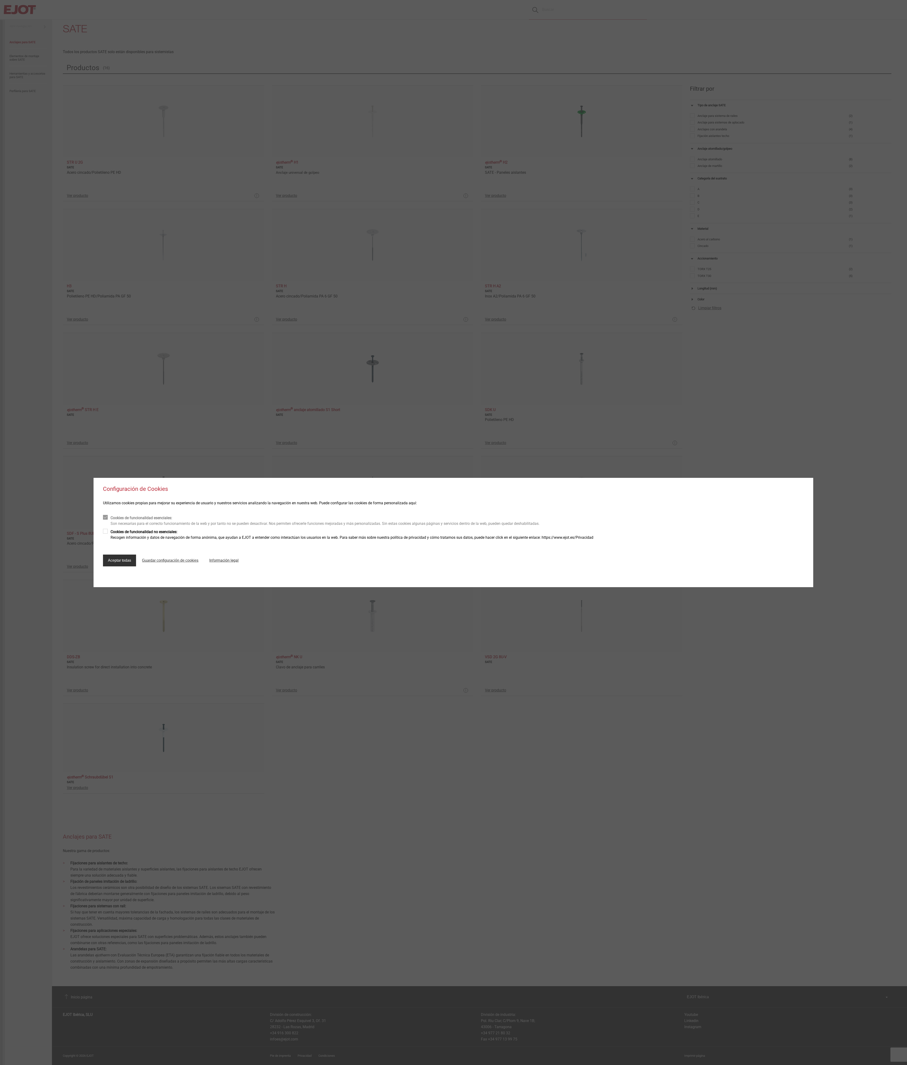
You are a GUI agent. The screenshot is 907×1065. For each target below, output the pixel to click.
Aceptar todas (119, 560)
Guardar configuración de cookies (170, 560)
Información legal (224, 560)
